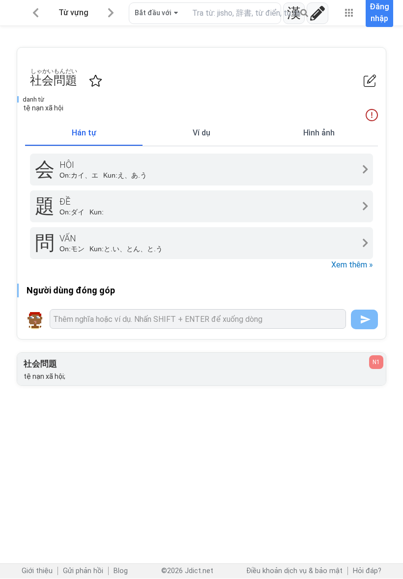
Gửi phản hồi (83, 571)
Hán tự (84, 132)
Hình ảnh (319, 132)
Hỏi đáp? (367, 571)
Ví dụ (201, 132)
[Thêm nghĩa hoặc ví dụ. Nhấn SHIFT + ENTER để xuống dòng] (198, 319)
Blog (121, 571)
